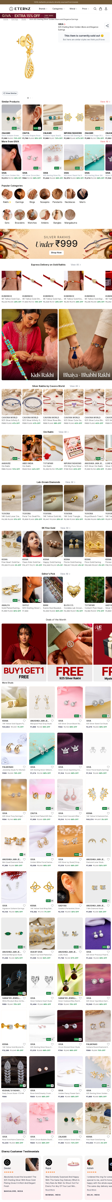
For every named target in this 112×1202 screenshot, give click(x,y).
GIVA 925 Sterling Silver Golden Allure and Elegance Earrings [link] (53, 19)
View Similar (11, 93)
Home (5, 19)
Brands (42, 9)
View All (104, 101)
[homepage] (20, 8)
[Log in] (106, 8)
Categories (57, 9)
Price (84, 9)
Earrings (14, 19)
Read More (50, 1190)
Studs (23, 19)
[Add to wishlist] (11, 1196)
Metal (72, 9)
